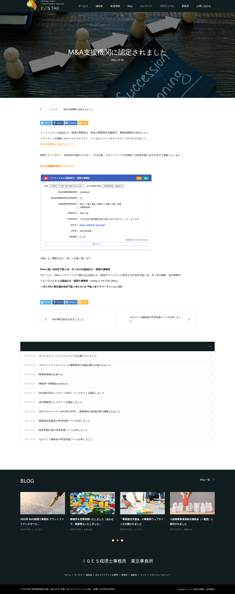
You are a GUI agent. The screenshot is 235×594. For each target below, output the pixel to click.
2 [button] (117, 540)
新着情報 (115, 6)
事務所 (185, 6)
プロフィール (167, 6)
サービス (83, 6)
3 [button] (122, 540)
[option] (120, 511)
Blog (130, 6)
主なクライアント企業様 (106, 575)
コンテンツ (146, 6)
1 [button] (113, 540)
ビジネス (38, 529)
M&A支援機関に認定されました (57, 144)
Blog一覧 (205, 479)
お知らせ (88, 529)
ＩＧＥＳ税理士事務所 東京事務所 (117, 561)
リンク (143, 575)
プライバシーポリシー (160, 575)
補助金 (99, 6)
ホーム (68, 575)
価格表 (134, 575)
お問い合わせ (203, 6)
